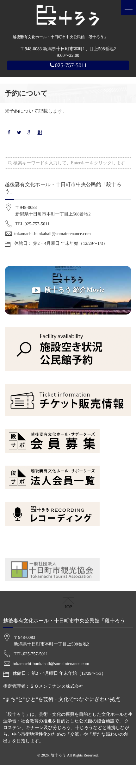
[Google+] (29, 133)
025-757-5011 (71, 65)
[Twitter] (19, 133)
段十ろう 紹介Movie (73, 289)
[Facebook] (9, 133)
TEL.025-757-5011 (32, 224)
